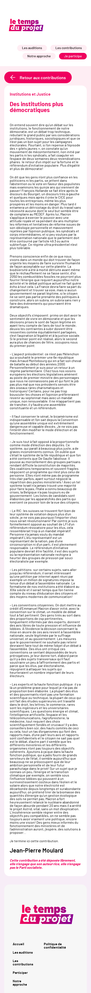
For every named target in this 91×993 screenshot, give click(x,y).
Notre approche (39, 56)
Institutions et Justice (30, 94)
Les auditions (32, 48)
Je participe (73, 56)
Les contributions (68, 48)
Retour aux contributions (43, 78)
